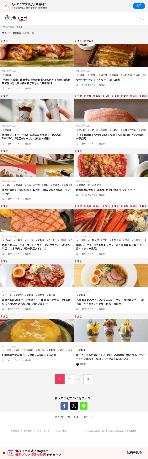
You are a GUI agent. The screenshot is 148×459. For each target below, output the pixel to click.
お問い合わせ (60, 431)
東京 (5, 41)
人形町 (82, 75)
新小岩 (41, 350)
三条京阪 (103, 130)
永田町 (52, 240)
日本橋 (104, 75)
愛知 (116, 96)
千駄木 (19, 240)
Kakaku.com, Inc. (96, 431)
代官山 (8, 240)
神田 (46, 185)
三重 (79, 96)
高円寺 (52, 295)
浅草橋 (63, 240)
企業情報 (15, 431)
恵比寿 (30, 240)
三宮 (92, 130)
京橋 (127, 240)
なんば (82, 130)
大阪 (107, 96)
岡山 (98, 206)
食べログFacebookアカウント (64, 406)
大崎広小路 (84, 185)
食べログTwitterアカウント (74, 406)
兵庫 (98, 96)
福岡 (144, 96)
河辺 (62, 350)
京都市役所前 (129, 130)
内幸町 (93, 75)
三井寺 (82, 240)
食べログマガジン (16, 19)
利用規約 (28, 431)
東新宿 (19, 295)
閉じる (4, 453)
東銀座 (8, 75)
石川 (135, 96)
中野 (105, 240)
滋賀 (126, 206)
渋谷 (29, 185)
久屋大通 (116, 240)
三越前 (115, 130)
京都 (89, 96)
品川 (18, 350)
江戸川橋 (127, 75)
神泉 (37, 185)
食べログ (88, 416)
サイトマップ (43, 431)
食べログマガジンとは (66, 416)
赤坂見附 (68, 185)
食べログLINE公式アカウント (83, 406)
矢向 (138, 75)
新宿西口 (29, 350)
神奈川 (90, 41)
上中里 (8, 350)
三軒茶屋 (94, 240)
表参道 (56, 185)
